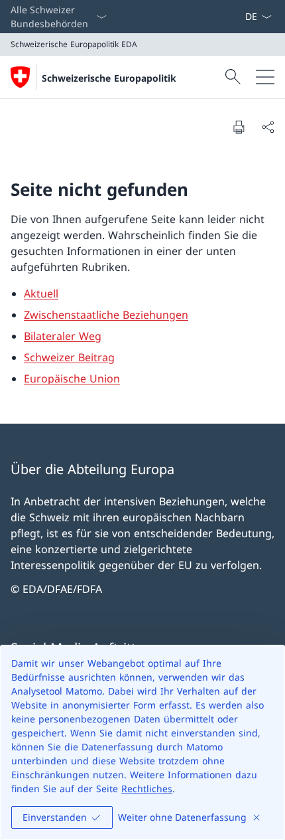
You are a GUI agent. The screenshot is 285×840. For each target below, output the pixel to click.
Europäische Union (72, 378)
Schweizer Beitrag (69, 357)
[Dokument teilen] (267, 126)
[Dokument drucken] (238, 126)
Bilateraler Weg (62, 336)
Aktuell (41, 293)
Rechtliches (146, 788)
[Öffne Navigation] (265, 77)
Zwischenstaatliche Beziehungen (106, 314)
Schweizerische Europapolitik (109, 78)
